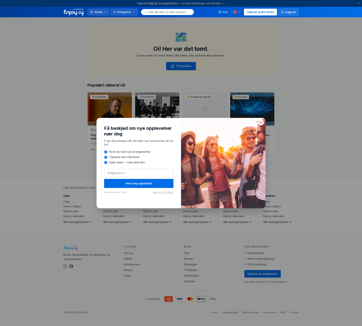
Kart (225, 12)
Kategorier (124, 12)
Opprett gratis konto (260, 12)
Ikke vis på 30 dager (163, 192)
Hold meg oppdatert (139, 183)
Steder (98, 12)
